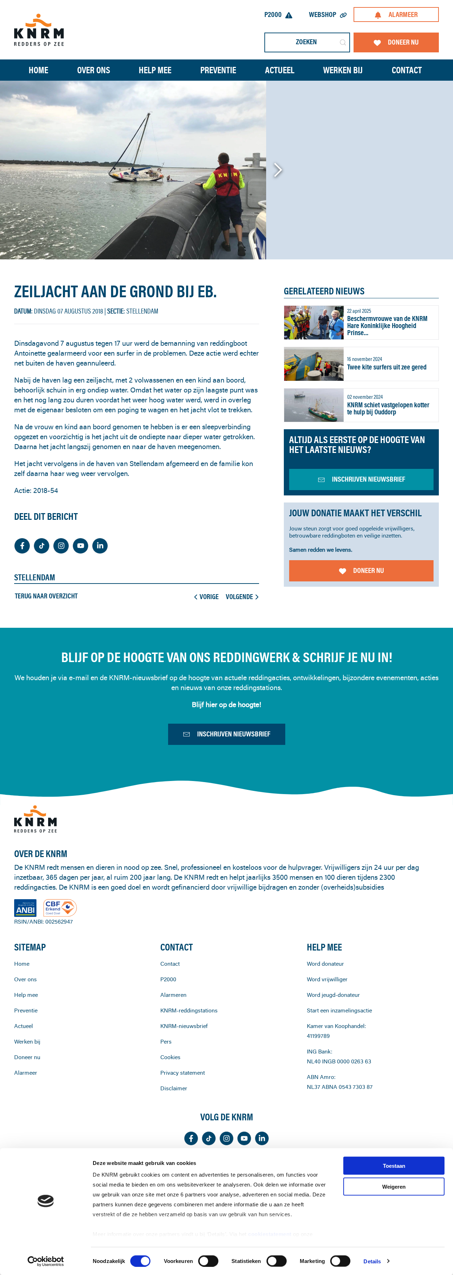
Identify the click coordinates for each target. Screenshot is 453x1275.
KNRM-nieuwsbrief (184, 1026)
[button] (278, 169)
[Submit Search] (342, 42)
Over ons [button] (93, 70)
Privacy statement (182, 1072)
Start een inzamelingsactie (339, 1010)
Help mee (26, 995)
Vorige (209, 596)
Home (38, 70)
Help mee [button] (155, 70)
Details (372, 1261)
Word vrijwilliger (327, 979)
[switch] (208, 1261)
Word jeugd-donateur (333, 995)
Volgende (239, 596)
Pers (166, 1041)
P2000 (273, 14)
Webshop (322, 14)
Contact (407, 70)
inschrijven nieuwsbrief (368, 479)
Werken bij (27, 1041)
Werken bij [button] (343, 70)
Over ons (25, 979)
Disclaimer (173, 1088)
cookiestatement (270, 1234)
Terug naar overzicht (46, 596)
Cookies (170, 1057)
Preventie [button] (218, 70)
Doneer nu (403, 42)
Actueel (279, 70)
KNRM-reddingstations (189, 1010)
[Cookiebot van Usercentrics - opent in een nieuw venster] (46, 1261)
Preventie (26, 1010)
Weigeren (394, 1186)
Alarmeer (403, 14)
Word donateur (325, 963)
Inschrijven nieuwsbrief (233, 734)
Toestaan (394, 1166)
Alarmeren (173, 995)
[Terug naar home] (39, 29)
